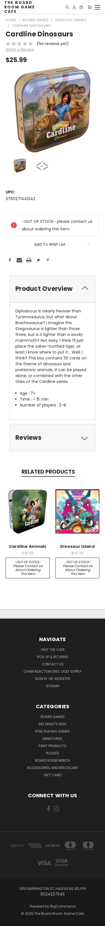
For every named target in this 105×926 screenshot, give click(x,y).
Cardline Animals (27, 546)
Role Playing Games (52, 731)
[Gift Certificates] (81, 7)
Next (98, 507)
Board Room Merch (52, 760)
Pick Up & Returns (52, 656)
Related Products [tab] (48, 472)
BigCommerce (62, 906)
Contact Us (53, 664)
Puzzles (52, 753)
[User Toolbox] (74, 7)
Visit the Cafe (53, 649)
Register (62, 678)
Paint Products (52, 745)
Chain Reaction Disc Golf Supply (52, 671)
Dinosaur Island (77, 546)
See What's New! (53, 724)
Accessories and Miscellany (52, 767)
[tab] (52, 288)
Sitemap (52, 686)
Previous (6, 507)
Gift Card (52, 775)
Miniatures (52, 738)
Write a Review (20, 49)
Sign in (41, 678)
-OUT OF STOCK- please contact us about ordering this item (28, 568)
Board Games (53, 716)
